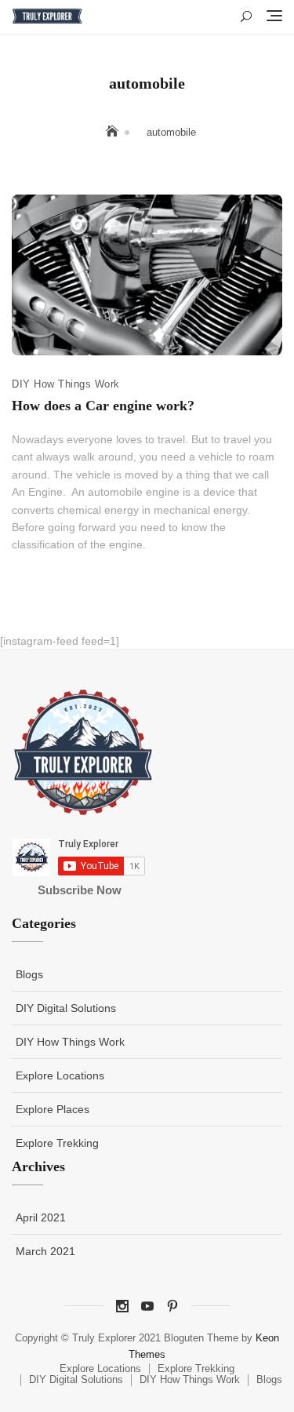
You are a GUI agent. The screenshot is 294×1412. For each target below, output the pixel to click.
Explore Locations (60, 1075)
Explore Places (52, 1109)
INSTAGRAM (122, 1306)
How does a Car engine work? (103, 405)
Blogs (29, 974)
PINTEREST (172, 1306)
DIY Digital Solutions (66, 1008)
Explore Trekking (57, 1143)
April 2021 (41, 1217)
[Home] (113, 132)
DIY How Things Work (66, 384)
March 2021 (45, 1251)
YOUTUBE (147, 1306)
